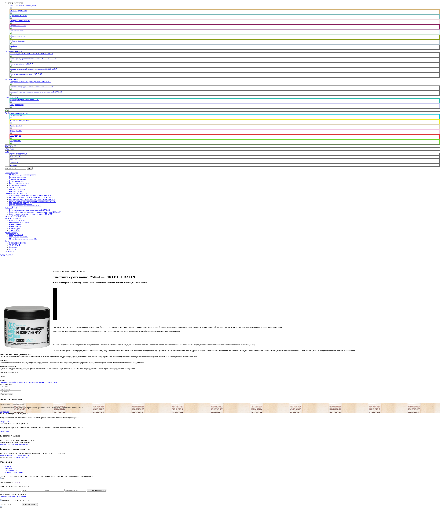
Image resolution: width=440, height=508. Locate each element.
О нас (7, 152)
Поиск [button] (30, 168)
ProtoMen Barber (15, 191)
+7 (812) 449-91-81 (22, 455)
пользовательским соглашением (13, 496)
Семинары (14, 162)
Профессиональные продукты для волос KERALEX (30, 82)
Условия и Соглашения (14, 472)
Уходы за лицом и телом (18, 237)
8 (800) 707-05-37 (6, 255)
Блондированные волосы (20, 21)
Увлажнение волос (17, 31)
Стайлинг (14, 46)
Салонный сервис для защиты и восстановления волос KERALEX (36, 92)
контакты (13, 165)
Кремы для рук (16, 131)
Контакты (8, 468)
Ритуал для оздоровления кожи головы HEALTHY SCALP (33, 59)
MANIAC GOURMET (13, 218)
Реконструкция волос (18, 11)
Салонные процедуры (13, 51)
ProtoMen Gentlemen (17, 41)
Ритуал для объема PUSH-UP (21, 64)
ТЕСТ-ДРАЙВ (10, 146)
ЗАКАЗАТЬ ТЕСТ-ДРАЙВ (15, 216)
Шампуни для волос (18, 115)
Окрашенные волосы (18, 26)
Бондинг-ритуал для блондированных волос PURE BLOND (33, 69)
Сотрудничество (11, 470)
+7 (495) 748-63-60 (7, 444)
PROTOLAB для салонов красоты (23, 6)
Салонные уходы (11, 173)
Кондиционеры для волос (20, 121)
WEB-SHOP (9, 149)
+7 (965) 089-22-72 (7, 455)
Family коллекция (16, 105)
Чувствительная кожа (18, 16)
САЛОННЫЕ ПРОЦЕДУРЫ (16, 193)
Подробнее (4, 412)
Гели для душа (15, 136)
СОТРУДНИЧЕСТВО (18, 154)
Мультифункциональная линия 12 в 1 (24, 100)
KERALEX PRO (11, 79)
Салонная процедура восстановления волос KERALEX (31, 87)
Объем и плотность (17, 36)
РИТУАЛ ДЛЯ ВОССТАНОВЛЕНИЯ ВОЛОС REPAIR (31, 54)
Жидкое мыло (15, 141)
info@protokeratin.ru (22, 444)
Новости (13, 160)
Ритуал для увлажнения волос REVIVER (26, 74)
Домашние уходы (12, 97)
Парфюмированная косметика (16, 113)
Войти (17, 482)
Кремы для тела (16, 126)
